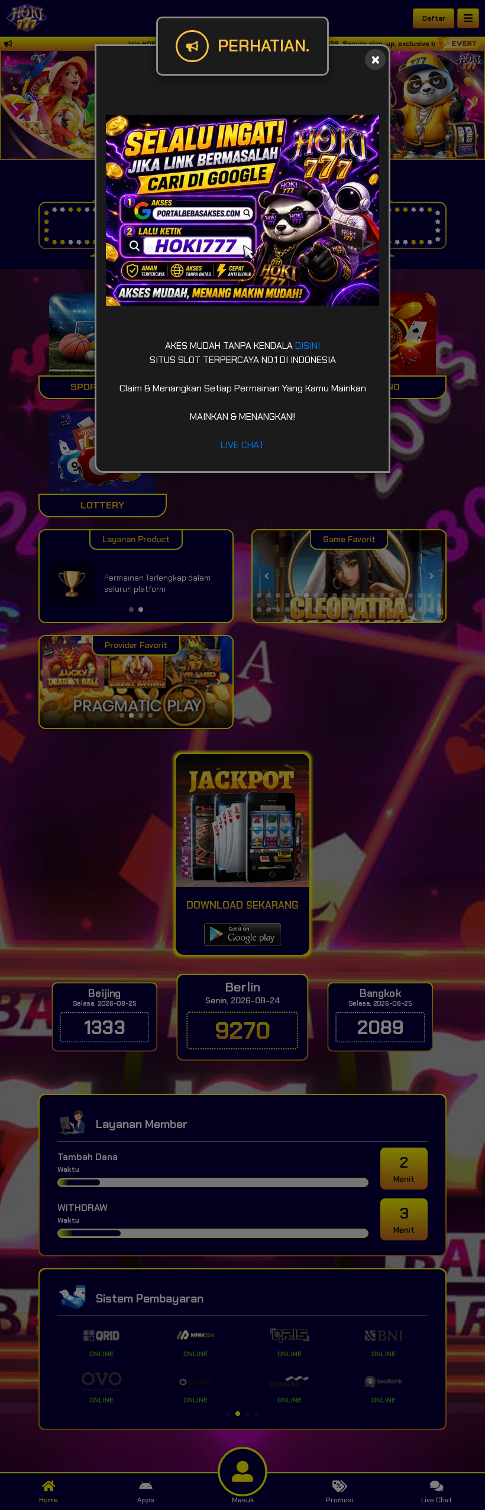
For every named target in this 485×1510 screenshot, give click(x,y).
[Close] (375, 59)
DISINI (307, 345)
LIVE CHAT (242, 445)
